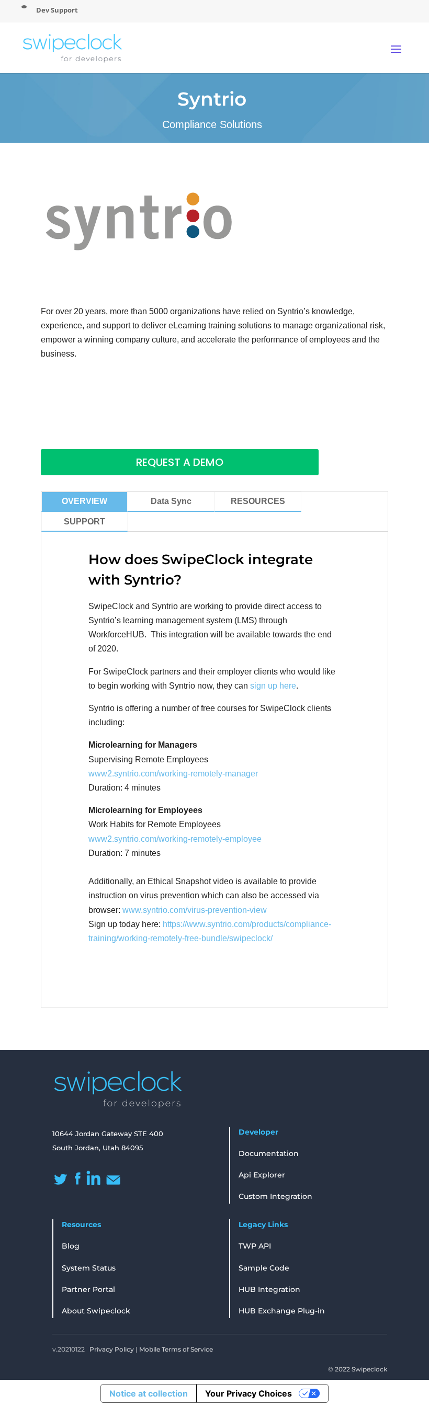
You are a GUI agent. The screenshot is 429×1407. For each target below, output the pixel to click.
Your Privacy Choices (248, 1393)
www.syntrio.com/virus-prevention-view (194, 910)
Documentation (269, 1153)
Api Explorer (262, 1175)
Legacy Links (263, 1224)
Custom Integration (275, 1196)
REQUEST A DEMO (179, 462)
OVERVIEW (84, 501)
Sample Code (264, 1268)
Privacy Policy (111, 1349)
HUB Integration (269, 1289)
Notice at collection (148, 1393)
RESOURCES (258, 501)
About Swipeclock (96, 1311)
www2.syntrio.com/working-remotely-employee (175, 838)
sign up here (273, 685)
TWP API (255, 1246)
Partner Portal (88, 1289)
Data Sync (171, 501)
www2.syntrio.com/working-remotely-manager (173, 773)
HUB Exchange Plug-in (282, 1311)
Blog (71, 1246)
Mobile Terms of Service (176, 1349)
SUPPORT (84, 521)
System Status (89, 1268)
